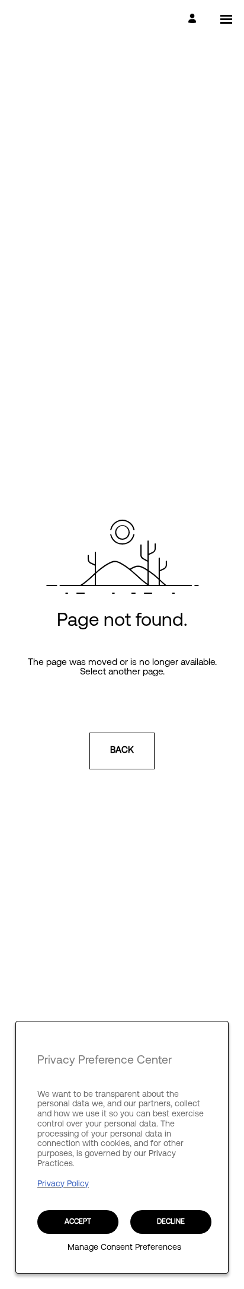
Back (122, 750)
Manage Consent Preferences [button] (124, 1248)
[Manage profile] (193, 19)
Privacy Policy (63, 1184)
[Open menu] (226, 19)
